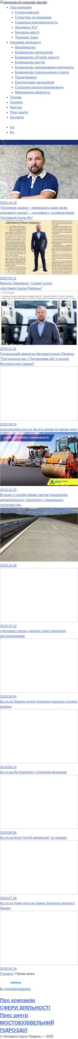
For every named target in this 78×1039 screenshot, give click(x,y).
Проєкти (16, 102)
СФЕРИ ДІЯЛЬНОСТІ (25, 1007)
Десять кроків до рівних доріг (39, 429)
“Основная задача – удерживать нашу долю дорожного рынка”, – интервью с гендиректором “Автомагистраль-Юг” (37, 213)
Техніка (15, 97)
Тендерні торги (26, 37)
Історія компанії (27, 12)
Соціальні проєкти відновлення (39, 87)
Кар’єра (16, 107)
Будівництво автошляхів (34, 52)
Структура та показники (33, 17)
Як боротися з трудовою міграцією (33, 772)
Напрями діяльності (25, 42)
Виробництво (25, 47)
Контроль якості (27, 32)
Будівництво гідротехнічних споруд (42, 72)
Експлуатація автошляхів (34, 82)
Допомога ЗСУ (26, 27)
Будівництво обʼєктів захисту (37, 57)
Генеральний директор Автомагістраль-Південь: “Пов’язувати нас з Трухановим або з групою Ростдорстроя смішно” (37, 359)
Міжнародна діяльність (32, 92)
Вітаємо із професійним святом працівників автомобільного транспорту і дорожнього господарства (34, 500)
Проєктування (26, 77)
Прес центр (14, 1015)
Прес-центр (19, 112)
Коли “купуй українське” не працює (33, 837)
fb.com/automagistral (15, 989)
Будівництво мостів (30, 62)
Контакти (17, 117)
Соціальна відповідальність (36, 22)
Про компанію (21, 7)
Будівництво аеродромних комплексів (44, 67)
